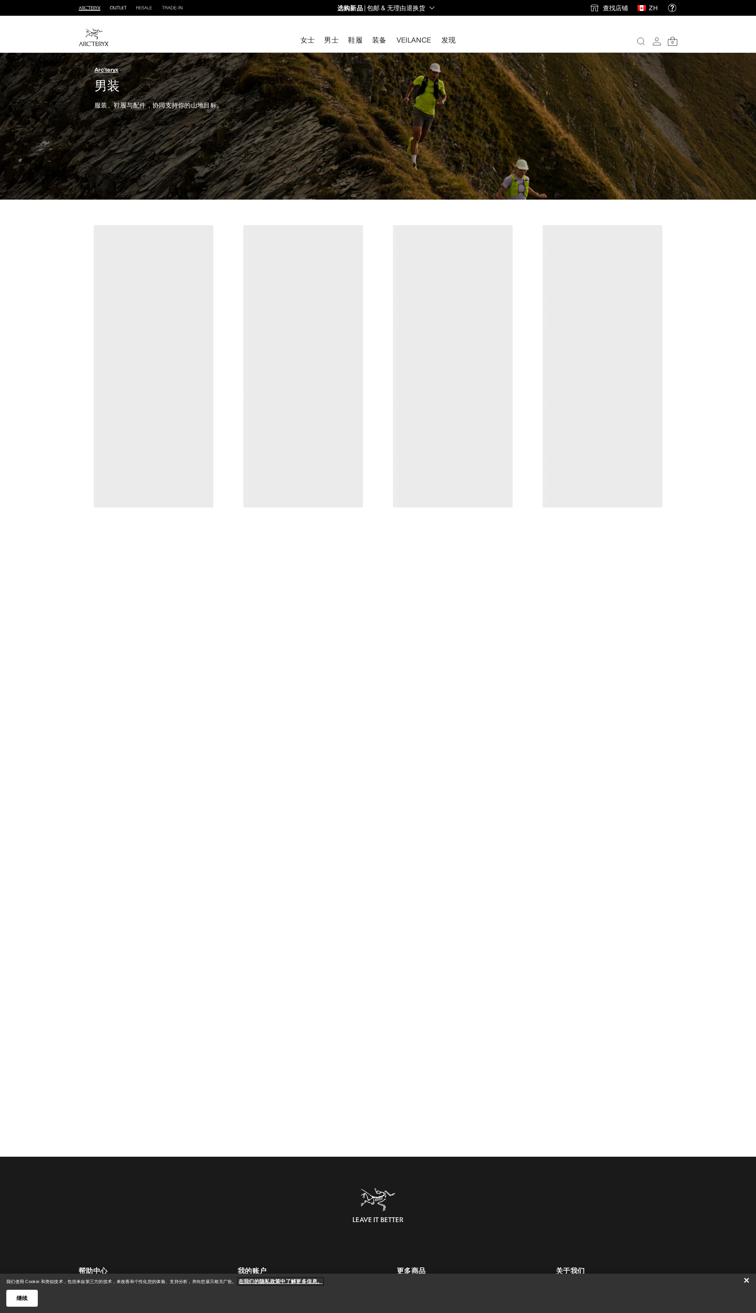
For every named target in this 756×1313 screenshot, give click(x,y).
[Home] (94, 37)
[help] (672, 8)
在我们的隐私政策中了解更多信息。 (280, 1281)
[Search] (641, 41)
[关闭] (746, 1280)
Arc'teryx (106, 69)
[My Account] (657, 41)
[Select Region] (643, 8)
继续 (22, 1298)
